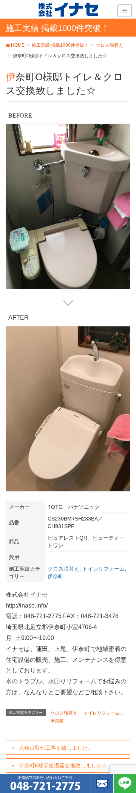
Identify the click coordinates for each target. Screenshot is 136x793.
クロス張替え (63, 569)
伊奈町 (55, 576)
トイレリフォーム (103, 569)
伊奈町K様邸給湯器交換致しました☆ (63, 765)
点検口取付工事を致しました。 (56, 748)
